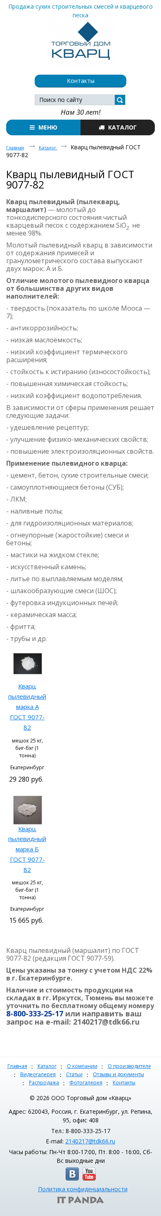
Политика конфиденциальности (83, 1189)
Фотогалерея (85, 1082)
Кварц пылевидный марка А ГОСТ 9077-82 (27, 706)
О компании (82, 1066)
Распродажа (44, 1082)
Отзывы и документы (118, 1074)
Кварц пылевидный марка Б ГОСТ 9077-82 (27, 849)
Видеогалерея (38, 1074)
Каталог (47, 1066)
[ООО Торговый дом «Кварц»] (80, 39)
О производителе (129, 1066)
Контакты (124, 1082)
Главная (17, 1066)
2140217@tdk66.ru (90, 1141)
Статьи (74, 1074)
